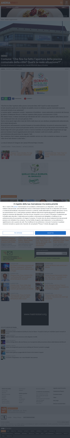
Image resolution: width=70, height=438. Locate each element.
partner (16, 206)
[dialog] (35, 219)
